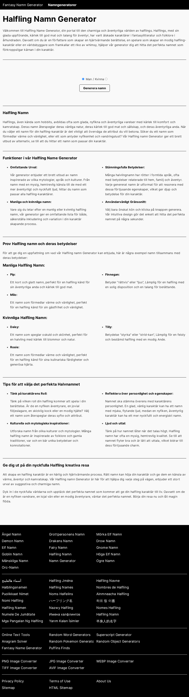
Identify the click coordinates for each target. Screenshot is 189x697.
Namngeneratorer (62, 5)
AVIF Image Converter (66, 668)
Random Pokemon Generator (71, 641)
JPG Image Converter (66, 661)
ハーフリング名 (61, 601)
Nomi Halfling (12, 600)
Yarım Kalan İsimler (64, 621)
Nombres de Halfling (112, 587)
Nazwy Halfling (61, 608)
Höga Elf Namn (108, 554)
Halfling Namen (14, 608)
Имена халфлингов (64, 614)
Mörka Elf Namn (109, 534)
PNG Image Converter (19, 661)
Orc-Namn (10, 567)
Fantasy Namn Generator (23, 5)
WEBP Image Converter (115, 661)
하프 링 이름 (105, 601)
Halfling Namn (60, 554)
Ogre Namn (105, 561)
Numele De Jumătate (18, 614)
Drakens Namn (61, 541)
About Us (103, 681)
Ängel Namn (11, 534)
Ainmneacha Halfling (112, 594)
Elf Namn (9, 547)
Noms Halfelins (61, 594)
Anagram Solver (14, 641)
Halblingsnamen (14, 587)
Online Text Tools (16, 635)
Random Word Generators (70, 635)
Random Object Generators (118, 641)
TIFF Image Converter (19, 668)
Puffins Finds (59, 648)
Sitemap (8, 688)
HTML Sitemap (61, 688)
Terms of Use (59, 681)
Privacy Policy (13, 681)
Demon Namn (13, 541)
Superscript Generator (114, 635)
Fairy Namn (58, 547)
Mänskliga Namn (15, 561)
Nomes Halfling (108, 608)
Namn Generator (62, 561)
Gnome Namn (107, 547)
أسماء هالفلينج (11, 581)
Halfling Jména (61, 581)
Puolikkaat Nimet (15, 594)
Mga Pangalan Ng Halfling (22, 621)
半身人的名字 (106, 621)
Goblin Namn (12, 554)
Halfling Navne (108, 581)
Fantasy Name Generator (22, 648)
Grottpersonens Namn (67, 534)
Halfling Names (61, 587)
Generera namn (94, 88)
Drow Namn (105, 541)
